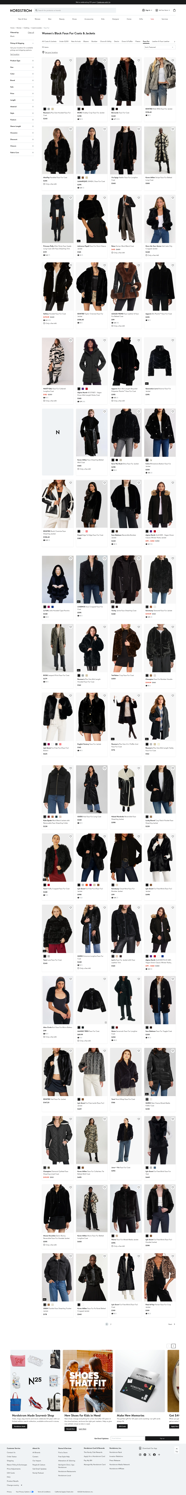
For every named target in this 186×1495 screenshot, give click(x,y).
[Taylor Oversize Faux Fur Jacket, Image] (92, 286)
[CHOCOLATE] (151, 1027)
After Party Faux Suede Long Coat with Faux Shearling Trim (57, 247)
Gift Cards (122, 1426)
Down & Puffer (127, 41)
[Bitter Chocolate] (83, 178)
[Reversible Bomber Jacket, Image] (126, 504)
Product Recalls (13, 1481)
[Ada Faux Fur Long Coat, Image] (92, 789)
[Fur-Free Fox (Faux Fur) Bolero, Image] (57, 717)
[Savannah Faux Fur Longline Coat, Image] (126, 1000)
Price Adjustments (14, 1469)
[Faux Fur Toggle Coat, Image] (160, 1000)
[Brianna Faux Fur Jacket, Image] (160, 361)
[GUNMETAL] (151, 744)
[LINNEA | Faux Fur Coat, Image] (92, 150)
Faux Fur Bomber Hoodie (159, 679)
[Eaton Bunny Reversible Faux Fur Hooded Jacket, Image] (57, 1208)
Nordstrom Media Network (119, 1464)
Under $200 (63, 41)
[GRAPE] (83, 389)
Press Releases (114, 1460)
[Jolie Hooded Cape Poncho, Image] (57, 579)
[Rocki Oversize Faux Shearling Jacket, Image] (57, 504)
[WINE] (49, 744)
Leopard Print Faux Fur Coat (56, 675)
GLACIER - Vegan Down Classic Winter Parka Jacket (160, 536)
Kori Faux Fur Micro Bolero (57, 1027)
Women (37, 19)
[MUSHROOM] (151, 817)
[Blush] (87, 531)
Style (12, 113)
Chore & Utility (105, 41)
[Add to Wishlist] (71, 60)
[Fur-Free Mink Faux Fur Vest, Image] (160, 1140)
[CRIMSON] (87, 389)
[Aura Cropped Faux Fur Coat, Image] (92, 579)
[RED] (117, 1027)
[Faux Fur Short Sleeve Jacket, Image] (92, 219)
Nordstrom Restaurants (67, 1471)
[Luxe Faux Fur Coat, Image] (57, 929)
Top (177, 1451)
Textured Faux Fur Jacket (159, 610)
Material (13, 106)
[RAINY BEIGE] (121, 460)
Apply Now (174, 1426)
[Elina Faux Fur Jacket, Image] (126, 433)
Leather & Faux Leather (160, 41)
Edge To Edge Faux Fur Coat (90, 535)
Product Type (15, 60)
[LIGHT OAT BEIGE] (117, 885)
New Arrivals (76, 41)
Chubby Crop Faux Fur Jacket (90, 112)
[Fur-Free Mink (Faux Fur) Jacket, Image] (160, 858)
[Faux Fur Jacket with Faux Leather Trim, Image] (126, 929)
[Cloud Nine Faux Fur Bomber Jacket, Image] (126, 858)
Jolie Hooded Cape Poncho (56, 610)
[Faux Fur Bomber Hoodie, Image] (160, 648)
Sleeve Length (15, 126)
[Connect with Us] (159, 1455)
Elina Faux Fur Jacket (125, 463)
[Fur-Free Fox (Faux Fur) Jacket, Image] (92, 858)
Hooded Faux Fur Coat (54, 314)
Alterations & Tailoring (66, 1460)
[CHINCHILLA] (49, 109)
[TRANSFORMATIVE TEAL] (56, 817)
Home (129, 19)
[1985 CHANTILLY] (117, 1236)
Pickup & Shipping (17, 43)
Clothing (26, 28)
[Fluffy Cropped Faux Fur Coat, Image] (57, 858)
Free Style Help (64, 1456)
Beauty (61, 19)
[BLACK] (45, 109)
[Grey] (49, 956)
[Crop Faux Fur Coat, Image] (126, 648)
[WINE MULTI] (90, 885)
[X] (149, 1455)
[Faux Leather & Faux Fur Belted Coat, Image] (126, 286)
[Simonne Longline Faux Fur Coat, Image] (92, 929)
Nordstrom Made (19, 1426)
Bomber (94, 41)
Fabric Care (14, 152)
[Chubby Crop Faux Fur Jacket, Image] (92, 81)
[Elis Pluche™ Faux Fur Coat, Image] (160, 286)
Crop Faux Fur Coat (122, 675)
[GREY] (83, 1027)
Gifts (141, 19)
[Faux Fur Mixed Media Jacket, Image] (126, 1208)
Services (165, 19)
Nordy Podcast (38, 1473)
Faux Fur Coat (120, 112)
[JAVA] (121, 956)
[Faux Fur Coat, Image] (126, 81)
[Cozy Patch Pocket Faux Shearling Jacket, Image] (160, 789)
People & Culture (39, 1464)
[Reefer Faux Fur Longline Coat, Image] (126, 150)
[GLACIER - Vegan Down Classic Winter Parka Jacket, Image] (160, 504)
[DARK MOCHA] (83, 109)
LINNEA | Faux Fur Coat (91, 181)
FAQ (8, 1477)
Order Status (12, 1456)
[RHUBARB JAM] (49, 817)
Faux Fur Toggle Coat (159, 1031)
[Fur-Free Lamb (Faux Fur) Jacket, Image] (92, 1072)
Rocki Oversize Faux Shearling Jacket (54, 532)
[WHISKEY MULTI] (87, 885)
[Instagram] (140, 1455)
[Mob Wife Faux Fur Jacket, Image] (160, 81)
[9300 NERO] (113, 1236)
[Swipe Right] (173, 1346)
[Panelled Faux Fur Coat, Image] (57, 150)
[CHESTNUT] (49, 1305)
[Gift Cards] (140, 1381)
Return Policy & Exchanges (17, 1464)
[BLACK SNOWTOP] (56, 744)
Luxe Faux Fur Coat (52, 960)
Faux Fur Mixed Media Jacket (124, 1239)
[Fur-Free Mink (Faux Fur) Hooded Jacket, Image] (160, 1208)
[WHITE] (159, 531)
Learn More (82, 1429)
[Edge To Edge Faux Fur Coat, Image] (92, 504)
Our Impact (37, 1460)
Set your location (51, 52)
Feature (13, 119)
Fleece (137, 41)
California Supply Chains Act (64, 1492)
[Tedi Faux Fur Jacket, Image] (57, 1072)
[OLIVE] (49, 1168)
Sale (152, 19)
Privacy (9, 1492)
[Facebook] (154, 1455)
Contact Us (11, 1452)
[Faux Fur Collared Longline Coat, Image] (57, 361)
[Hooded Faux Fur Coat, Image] (57, 286)
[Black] (79, 178)
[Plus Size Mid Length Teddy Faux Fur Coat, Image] (160, 717)
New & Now (22, 19)
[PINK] (60, 744)
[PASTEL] (151, 885)
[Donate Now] (88, 1381)
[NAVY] (155, 1168)
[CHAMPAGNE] (60, 817)
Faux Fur (146, 41)
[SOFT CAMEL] (155, 744)
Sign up (162, 1438)
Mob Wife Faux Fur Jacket (159, 109)
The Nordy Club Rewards (93, 1452)
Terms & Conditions (44, 1492)
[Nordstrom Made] (35, 1381)
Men (49, 19)
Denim (116, 41)
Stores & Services (64, 1448)
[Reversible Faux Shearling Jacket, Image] (126, 789)
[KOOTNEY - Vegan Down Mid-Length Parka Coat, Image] (92, 361)
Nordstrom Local (64, 1475)
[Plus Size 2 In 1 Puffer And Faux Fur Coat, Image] (126, 717)
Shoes (74, 19)
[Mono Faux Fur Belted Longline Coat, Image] (92, 1208)
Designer (115, 19)
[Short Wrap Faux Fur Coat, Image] (126, 1072)
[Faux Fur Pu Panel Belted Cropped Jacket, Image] (92, 1277)
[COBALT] (162, 956)
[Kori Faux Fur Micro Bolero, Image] (57, 1000)
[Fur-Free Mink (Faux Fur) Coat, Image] (126, 1277)
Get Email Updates (39, 1469)
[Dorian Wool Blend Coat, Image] (126, 219)
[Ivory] (83, 531)
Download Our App (150, 1448)
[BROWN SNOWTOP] (83, 1099)
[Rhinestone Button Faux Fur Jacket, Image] (160, 433)
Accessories (88, 19)
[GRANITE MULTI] (83, 885)
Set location (14, 54)
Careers (35, 1456)
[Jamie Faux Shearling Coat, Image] (126, 579)
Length (13, 100)
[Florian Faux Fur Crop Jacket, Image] (160, 1277)
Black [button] (12, 36)
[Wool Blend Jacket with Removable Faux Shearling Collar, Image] (57, 789)
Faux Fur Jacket (89, 744)
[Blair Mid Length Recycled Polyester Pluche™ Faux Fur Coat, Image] (126, 361)
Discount (13, 139)
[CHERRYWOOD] (117, 109)
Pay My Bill (88, 1460)
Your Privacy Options (23, 1492)
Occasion (13, 133)
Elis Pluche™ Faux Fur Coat (159, 314)
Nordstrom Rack (115, 1452)
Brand (12, 80)
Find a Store (62, 1452)
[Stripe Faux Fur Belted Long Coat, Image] (160, 150)
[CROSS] (94, 885)
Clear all (31, 32)
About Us (36, 1448)
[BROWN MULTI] (98, 885)
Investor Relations (116, 1456)
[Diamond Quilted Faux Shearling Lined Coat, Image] (57, 1140)
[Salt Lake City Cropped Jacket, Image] (160, 219)
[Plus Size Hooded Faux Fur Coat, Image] (57, 81)
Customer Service (13, 1448)
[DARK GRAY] (151, 1168)
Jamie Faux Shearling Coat (123, 610)
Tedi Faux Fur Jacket (54, 1099)
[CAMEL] (151, 607)
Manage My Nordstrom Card (94, 1464)
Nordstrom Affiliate (116, 1468)
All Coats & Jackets (49, 41)
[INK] (45, 1305)
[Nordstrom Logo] (21, 10)
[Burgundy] (49, 607)
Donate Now (70, 1429)
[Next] (174, 41)
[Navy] (52, 607)
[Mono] (79, 1168)
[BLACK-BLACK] (147, 1099)
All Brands (36, 1452)
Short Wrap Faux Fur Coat (123, 1099)
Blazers (86, 41)
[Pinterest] (145, 1455)
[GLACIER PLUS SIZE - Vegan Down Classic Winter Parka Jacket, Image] (160, 929)
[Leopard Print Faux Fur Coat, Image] (57, 648)
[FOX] (52, 109)
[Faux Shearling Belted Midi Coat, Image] (92, 433)
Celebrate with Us (103, 2)
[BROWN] (151, 1236)
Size (11, 67)
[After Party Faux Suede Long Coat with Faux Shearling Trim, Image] (57, 219)
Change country (13, 1485)
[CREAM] (155, 607)
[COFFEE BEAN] (117, 607)
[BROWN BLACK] (117, 460)
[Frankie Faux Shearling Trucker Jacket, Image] (57, 1277)
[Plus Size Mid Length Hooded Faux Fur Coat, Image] (92, 648)
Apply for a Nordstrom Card (94, 1456)
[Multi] (83, 1168)
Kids (103, 19)
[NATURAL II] (52, 1305)
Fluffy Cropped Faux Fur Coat (56, 888)
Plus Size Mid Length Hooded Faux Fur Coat (89, 680)
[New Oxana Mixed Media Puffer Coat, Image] (160, 1072)
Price (12, 93)
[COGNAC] (151, 675)
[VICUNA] (52, 817)
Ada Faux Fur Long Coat (89, 816)
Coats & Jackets (36, 28)
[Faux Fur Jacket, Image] (92, 717)
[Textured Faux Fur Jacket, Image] (160, 579)
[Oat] (87, 178)
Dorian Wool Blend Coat (122, 246)
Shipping (10, 1460)
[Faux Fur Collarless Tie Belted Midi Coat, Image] (92, 1140)
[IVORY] (151, 460)
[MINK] (117, 531)
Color (12, 74)
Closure (13, 146)
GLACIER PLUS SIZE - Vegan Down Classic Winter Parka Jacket (159, 962)
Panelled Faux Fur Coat (55, 177)
